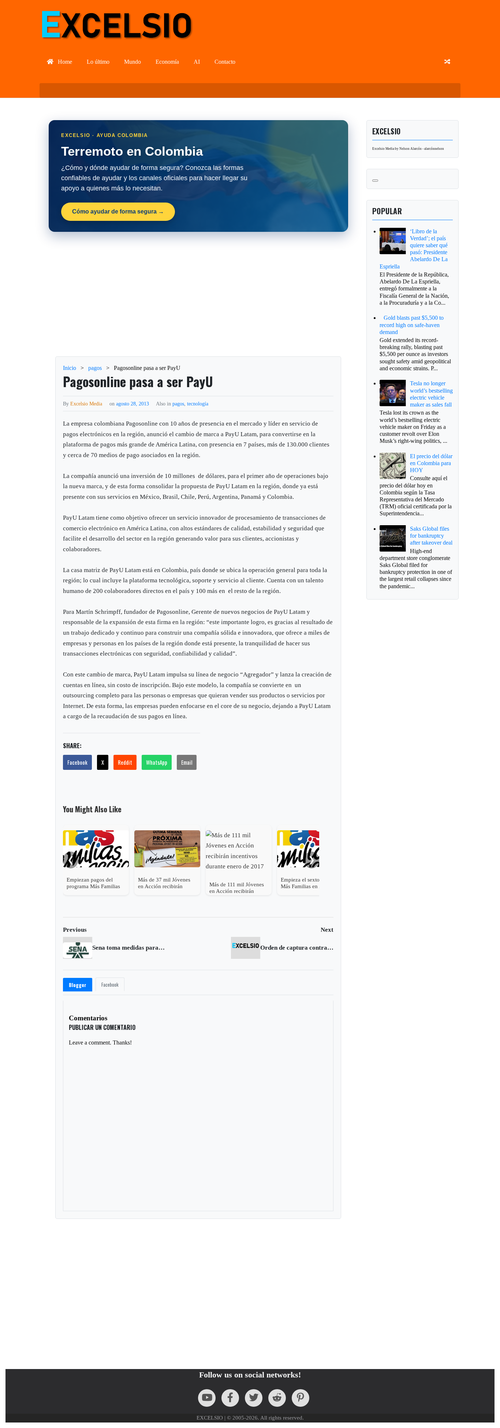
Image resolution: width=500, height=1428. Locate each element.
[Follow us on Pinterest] (300, 1398)
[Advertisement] (198, 294)
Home (64, 62)
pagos (178, 404)
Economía (167, 62)
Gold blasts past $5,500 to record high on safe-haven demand (412, 325)
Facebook (77, 762)
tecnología (197, 404)
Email (186, 762)
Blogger (77, 985)
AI (197, 62)
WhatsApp (156, 762)
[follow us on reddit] (277, 1398)
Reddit (125, 762)
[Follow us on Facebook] (230, 1398)
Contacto (224, 62)
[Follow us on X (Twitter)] (253, 1398)
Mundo (132, 62)
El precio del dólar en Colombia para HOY (431, 463)
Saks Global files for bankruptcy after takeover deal (431, 536)
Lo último (98, 62)
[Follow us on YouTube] (207, 1398)
